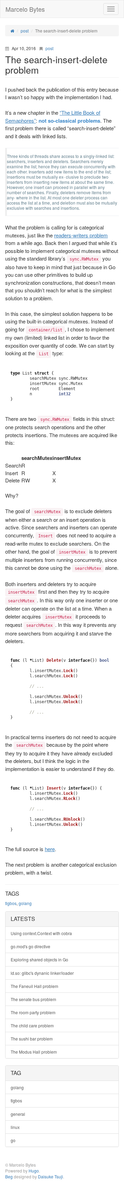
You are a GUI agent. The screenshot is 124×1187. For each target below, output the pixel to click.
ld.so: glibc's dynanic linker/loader (42, 973)
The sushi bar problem (32, 1039)
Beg (9, 1176)
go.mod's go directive (30, 946)
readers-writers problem (81, 235)
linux (15, 1127)
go (13, 1140)
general (18, 1114)
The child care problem (32, 1025)
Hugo (34, 1171)
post (49, 48)
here (50, 848)
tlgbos (11, 903)
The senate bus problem (33, 999)
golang (25, 903)
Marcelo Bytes (25, 8)
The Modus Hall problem (34, 1052)
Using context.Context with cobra (41, 933)
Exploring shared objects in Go (39, 959)
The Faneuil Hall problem (34, 986)
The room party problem (33, 1012)
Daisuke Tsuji (50, 1176)
